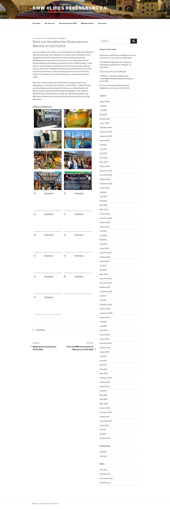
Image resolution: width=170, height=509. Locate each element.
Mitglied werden (87, 23)
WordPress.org (105, 483)
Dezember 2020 (106, 304)
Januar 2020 (104, 339)
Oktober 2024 (105, 179)
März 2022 (104, 274)
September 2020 (106, 313)
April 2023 (103, 244)
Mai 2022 (103, 270)
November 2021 (106, 283)
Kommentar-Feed (106, 478)
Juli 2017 (103, 430)
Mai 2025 (103, 153)
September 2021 (106, 291)
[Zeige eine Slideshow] (42, 106)
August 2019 (104, 352)
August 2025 (104, 140)
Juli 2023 (103, 231)
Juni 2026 (103, 110)
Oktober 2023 (105, 222)
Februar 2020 (105, 335)
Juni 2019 (103, 360)
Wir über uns (49, 23)
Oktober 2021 (105, 287)
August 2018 (104, 386)
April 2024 (103, 205)
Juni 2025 (103, 149)
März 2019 (104, 373)
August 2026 (104, 101)
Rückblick (103, 452)
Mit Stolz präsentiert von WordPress (45, 503)
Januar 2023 (104, 248)
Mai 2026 (103, 115)
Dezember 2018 (106, 378)
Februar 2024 (105, 214)
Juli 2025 (103, 145)
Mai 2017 (103, 434)
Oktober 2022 (105, 257)
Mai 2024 (103, 201)
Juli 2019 (103, 356)
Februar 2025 (105, 166)
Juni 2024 (103, 196)
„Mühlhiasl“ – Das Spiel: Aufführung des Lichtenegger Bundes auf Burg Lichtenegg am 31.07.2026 (117, 78)
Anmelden (103, 470)
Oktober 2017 (105, 417)
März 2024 (104, 209)
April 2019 (103, 369)
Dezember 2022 (106, 253)
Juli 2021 (103, 296)
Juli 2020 (103, 322)
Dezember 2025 (106, 127)
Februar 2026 (105, 119)
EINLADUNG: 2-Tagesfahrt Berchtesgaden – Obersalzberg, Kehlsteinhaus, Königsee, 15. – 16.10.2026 (116, 64)
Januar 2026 (104, 123)
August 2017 (104, 425)
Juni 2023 (103, 235)
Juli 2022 (103, 266)
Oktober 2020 (105, 309)
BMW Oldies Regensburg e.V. (70, 8)
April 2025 (103, 158)
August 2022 (104, 261)
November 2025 (106, 132)
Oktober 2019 (105, 348)
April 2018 (103, 399)
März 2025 (104, 162)
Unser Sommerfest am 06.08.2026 (113, 72)
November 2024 (106, 175)
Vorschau (40, 330)
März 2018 (104, 404)
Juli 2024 (103, 192)
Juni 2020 (103, 326)
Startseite (36, 23)
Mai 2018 (103, 395)
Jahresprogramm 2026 (68, 23)
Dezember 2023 (106, 218)
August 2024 (104, 188)
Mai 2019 (103, 365)
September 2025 (106, 136)
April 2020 (104, 330)
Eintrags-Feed (105, 474)
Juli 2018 (103, 391)
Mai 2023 (103, 240)
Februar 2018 (105, 408)
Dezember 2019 (106, 343)
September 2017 (106, 421)
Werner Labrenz (58, 38)
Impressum (102, 23)
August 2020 (105, 317)
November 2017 (106, 412)
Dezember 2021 (106, 278)
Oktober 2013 (105, 438)
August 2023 (104, 227)
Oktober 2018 (105, 382)
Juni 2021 (103, 300)
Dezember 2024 (106, 171)
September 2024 (106, 184)
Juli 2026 (103, 106)
